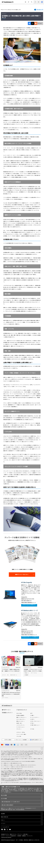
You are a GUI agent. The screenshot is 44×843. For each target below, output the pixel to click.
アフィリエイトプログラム (19, 808)
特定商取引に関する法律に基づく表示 (8, 809)
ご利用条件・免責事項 (21, 835)
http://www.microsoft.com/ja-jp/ (9, 780)
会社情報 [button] (3, 813)
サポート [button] (3, 820)
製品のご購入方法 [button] (4, 817)
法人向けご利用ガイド (22, 789)
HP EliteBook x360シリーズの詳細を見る (30, 637)
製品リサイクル (13, 834)
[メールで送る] (35, 22)
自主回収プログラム (5, 834)
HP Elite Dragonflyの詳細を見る (29, 604)
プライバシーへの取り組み (22, 834)
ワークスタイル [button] (5, 697)
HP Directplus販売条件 (20, 809)
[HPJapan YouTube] (10, 829)
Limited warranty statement (6, 837)
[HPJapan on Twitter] (7, 829)
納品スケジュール (4, 808)
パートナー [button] (3, 823)
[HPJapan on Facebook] (5, 829)
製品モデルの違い (39, 790)
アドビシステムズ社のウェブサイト (25, 782)
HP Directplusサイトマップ (30, 808)
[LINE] (2, 829)
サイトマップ (29, 835)
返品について (11, 808)
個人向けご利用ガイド (13, 789)
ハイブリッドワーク (5, 667)
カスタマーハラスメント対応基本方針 (8, 835)
